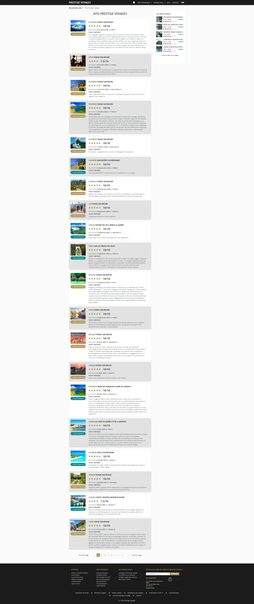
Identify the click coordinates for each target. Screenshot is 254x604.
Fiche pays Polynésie (102, 573)
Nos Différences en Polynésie (127, 575)
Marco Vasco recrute (124, 579)
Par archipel (159, 3)
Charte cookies (117, 593)
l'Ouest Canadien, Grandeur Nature (110, 497)
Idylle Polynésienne (105, 452)
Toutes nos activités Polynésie (79, 573)
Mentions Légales (100, 593)
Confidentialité (174, 593)
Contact (175, 3)
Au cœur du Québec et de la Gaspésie (110, 422)
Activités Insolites (76, 581)
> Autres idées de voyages (170, 55)
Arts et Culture (75, 575)
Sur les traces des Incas (104, 246)
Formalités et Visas (101, 575)
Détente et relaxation (77, 579)
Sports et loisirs (75, 584)
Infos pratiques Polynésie (103, 577)
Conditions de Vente (82, 593)
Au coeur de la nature (77, 577)
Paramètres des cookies (135, 593)
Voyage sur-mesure (105, 22)
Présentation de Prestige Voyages (128, 573)
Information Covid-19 (156, 593)
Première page (84, 555)
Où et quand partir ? (101, 584)
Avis (168, 3)
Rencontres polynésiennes (108, 160)
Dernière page (137, 555)
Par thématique (144, 3)
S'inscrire (174, 574)
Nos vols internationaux (102, 579)
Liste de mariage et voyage (121, 595)
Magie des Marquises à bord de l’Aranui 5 (114, 386)
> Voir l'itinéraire (78, 172)
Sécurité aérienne (101, 581)
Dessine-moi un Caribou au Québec (109, 225)
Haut (247, 598)
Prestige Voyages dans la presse (128, 577)
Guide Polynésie (100, 586)
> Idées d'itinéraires (78, 34)
